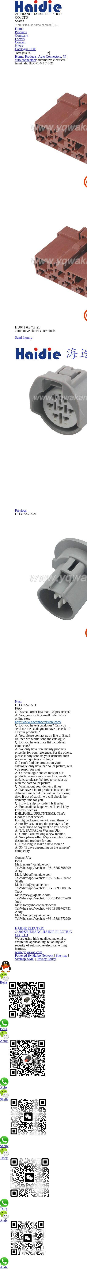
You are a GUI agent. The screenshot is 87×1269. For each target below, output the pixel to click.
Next (18, 701)
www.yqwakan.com (28, 952)
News (19, 45)
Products (21, 32)
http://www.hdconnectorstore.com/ (38, 722)
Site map (61, 955)
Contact (20, 42)
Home (19, 29)
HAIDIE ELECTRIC (29, 928)
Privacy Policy (46, 959)
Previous (21, 510)
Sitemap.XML (24, 959)
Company (21, 35)
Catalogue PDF (25, 49)
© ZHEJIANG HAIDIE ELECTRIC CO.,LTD (43, 933)
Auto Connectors (49, 56)
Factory (20, 39)
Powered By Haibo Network (34, 955)
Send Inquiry (23, 337)
